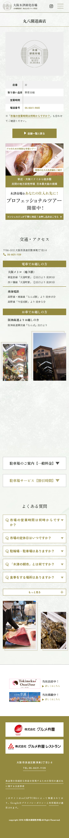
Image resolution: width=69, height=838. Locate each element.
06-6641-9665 (32, 107)
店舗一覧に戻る (36, 133)
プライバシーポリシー (34, 802)
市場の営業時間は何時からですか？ (30, 116)
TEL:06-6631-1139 (34, 768)
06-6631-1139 (14, 254)
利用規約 (54, 802)
